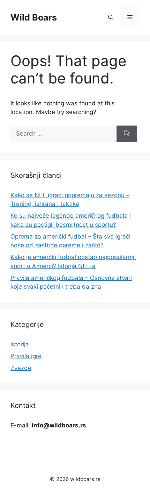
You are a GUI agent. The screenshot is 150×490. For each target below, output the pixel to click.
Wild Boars (33, 17)
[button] (110, 17)
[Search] (127, 134)
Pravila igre (26, 356)
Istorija (19, 344)
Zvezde (20, 367)
